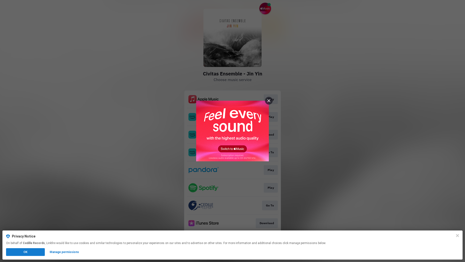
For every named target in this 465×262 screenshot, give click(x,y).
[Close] (457, 235)
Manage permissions (64, 252)
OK (25, 252)
